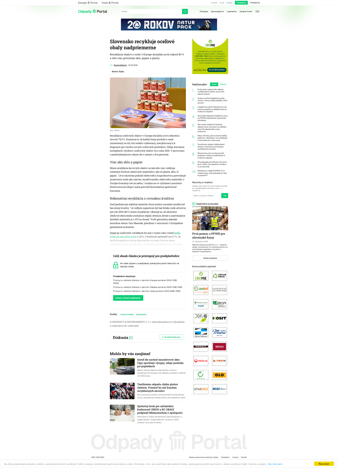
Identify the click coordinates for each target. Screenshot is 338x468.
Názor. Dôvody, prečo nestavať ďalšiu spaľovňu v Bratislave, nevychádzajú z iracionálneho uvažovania (212, 138)
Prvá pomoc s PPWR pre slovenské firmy (208, 235)
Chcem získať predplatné (127, 298)
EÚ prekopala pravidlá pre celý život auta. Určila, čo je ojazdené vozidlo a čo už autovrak (212, 164)
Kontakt (230, 3)
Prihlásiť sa (255, 3)
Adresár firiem (246, 11)
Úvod (92, 11)
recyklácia (141, 314)
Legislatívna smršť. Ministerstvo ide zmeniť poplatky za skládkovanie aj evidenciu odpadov (212, 109)
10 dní (214, 84)
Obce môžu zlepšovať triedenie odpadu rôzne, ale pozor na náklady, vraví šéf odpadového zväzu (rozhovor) (212, 128)
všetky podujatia (210, 258)
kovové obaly (127, 314)
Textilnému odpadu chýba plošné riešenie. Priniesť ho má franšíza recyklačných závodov (211, 146)
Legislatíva (232, 11)
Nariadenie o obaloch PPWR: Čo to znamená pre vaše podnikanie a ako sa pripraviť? (212, 173)
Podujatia (204, 11)
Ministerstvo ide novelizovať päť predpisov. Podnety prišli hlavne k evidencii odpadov (211, 155)
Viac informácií (275, 463)
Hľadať (185, 11)
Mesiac (223, 84)
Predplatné (241, 3)
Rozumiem (324, 463)
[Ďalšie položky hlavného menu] (257, 11)
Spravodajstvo (217, 11)
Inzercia (214, 3)
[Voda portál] (110, 2)
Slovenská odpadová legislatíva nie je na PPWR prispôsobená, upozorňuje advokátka (213, 118)
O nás (222, 3)
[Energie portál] (87, 2)
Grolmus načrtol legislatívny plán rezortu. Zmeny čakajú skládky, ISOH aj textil (212, 100)
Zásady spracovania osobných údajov (203, 457)
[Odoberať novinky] (224, 195)
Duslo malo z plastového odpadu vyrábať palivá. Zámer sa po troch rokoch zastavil (211, 91)
